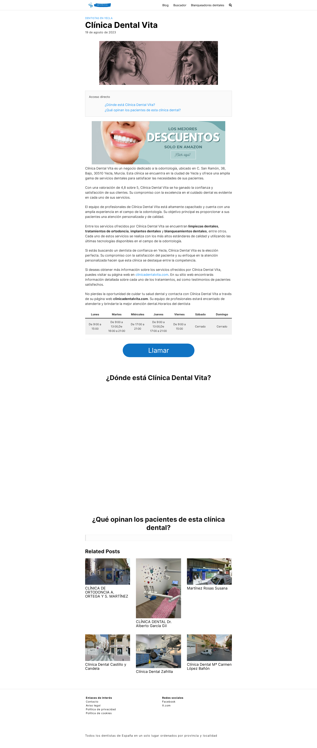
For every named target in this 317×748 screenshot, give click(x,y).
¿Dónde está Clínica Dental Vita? (130, 105)
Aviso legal (93, 705)
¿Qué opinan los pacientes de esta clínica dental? (143, 110)
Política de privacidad (101, 709)
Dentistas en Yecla (98, 18)
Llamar (158, 350)
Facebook (169, 701)
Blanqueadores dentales (207, 5)
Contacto (92, 701)
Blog (165, 5)
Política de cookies (99, 713)
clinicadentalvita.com (152, 275)
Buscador (179, 5)
